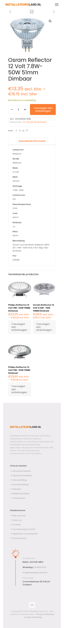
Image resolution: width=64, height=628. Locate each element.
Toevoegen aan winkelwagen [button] (19, 327)
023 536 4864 (36, 562)
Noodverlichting (21, 484)
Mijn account (19, 515)
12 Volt (26, 122)
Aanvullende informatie (32, 141)
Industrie (17, 489)
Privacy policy (19, 538)
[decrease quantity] (11, 109)
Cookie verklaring (33, 617)
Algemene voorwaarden (25, 533)
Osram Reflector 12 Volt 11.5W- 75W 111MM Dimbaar (43, 307)
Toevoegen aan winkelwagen (43, 109)
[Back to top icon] (32, 605)
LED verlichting (20, 480)
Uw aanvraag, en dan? (24, 529)
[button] (50, 21)
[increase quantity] (25, 109)
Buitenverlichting (21, 493)
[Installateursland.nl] (23, 4)
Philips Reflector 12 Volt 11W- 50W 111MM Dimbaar (19, 307)
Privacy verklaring (45, 614)
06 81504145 (40, 567)
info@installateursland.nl (35, 572)
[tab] (32, 141)
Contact (17, 524)
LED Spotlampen (38, 122)
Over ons (17, 520)
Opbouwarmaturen (22, 475)
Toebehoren (19, 498)
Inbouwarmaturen (22, 471)
